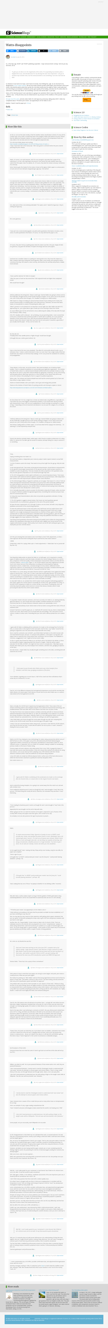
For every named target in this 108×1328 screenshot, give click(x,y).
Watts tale (9, 109)
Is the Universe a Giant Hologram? (49, 1290)
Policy (57, 37)
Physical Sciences (20, 37)
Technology (83, 37)
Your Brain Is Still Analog (80, 120)
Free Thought (91, 37)
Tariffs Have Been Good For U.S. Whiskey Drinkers (87, 117)
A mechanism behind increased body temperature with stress (20, 1290)
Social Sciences (42, 37)
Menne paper (25, 562)
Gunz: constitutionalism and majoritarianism (85, 166)
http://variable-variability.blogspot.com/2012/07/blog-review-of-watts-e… (30, 144)
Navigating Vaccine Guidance (81, 115)
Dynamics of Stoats (77, 151)
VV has (28, 103)
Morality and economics (79, 197)
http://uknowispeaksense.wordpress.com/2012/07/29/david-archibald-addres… (31, 387)
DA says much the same (12, 99)
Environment (31, 37)
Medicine (63, 37)
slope (42, 1266)
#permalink (60, 153)
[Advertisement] (54, 14)
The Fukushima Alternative (80, 1290)
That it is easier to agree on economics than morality (84, 181)
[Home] (22, 33)
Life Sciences (10, 37)
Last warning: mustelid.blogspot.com (82, 140)
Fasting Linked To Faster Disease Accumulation (86, 118)
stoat (14, 57)
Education (50, 37)
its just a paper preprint (20, 85)
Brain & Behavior (72, 37)
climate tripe (14, 115)
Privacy (32, 1318)
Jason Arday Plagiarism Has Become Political (85, 130)
